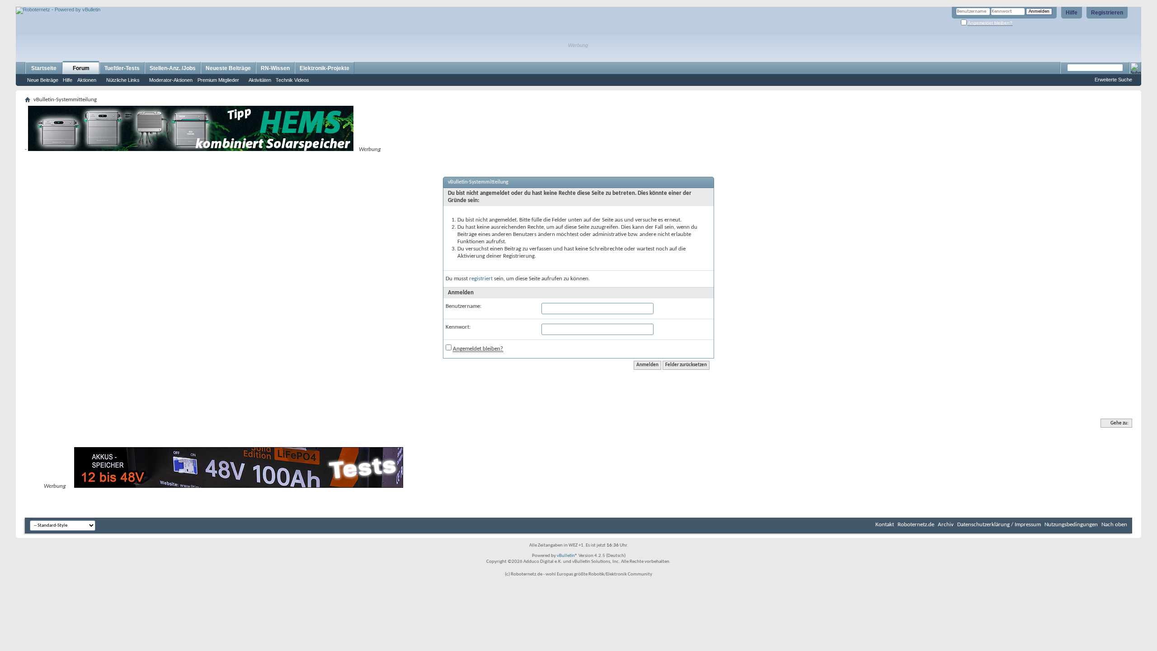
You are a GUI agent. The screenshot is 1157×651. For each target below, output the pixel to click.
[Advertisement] (121, 3)
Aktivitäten (260, 80)
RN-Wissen (275, 68)
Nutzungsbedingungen (1071, 525)
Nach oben (1114, 525)
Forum (81, 68)
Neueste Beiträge (228, 68)
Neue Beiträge (42, 80)
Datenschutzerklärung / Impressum (999, 525)
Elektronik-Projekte (324, 68)
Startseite (43, 68)
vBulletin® (567, 555)
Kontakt (884, 525)
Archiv (946, 525)
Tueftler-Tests (122, 68)
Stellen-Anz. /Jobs (173, 68)
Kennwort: (458, 327)
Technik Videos (292, 80)
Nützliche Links (123, 80)
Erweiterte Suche (1113, 79)
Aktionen (86, 80)
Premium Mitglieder (218, 80)
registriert (481, 279)
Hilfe (1071, 12)
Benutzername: (463, 306)
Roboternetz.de (916, 525)
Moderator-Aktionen (171, 80)
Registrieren (1107, 12)
